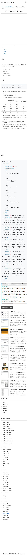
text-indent (6, 507)
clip (4, 465)
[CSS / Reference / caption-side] (4, 340)
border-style (6, 453)
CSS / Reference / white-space (14, 11)
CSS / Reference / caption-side (18, 338)
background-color (7, 434)
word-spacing (6, 517)
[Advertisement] (14, 29)
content (5, 470)
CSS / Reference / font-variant (17, 320)
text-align (5, 503)
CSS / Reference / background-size (19, 363)
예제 (4, 53)
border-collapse (7, 449)
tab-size (5, 501)
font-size (5, 476)
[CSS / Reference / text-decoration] (4, 357)
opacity (5, 494)
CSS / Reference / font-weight (17, 381)
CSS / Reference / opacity (16, 329)
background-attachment (8, 430)
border (4, 447)
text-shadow (6, 509)
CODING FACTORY (8, 2)
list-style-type (7, 492)
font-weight (6, 482)
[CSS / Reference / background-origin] (4, 314)
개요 (4, 49)
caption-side (6, 463)
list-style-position (8, 490)
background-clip (7, 432)
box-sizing (5, 459)
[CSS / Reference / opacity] (4, 331)
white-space (6, 513)
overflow (5, 496)
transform (5, 511)
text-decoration (7, 505)
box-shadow (5, 457)
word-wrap (5, 519)
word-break (5, 515)
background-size (7, 445)
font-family (6, 474)
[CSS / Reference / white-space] (4, 348)
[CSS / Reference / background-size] (4, 366)
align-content (6, 424)
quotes (4, 499)
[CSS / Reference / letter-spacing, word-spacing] (4, 374)
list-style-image (7, 488)
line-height (6, 486)
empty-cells (6, 472)
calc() (4, 461)
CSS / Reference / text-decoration (18, 355)
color (4, 467)
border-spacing (6, 451)
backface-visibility (8, 428)
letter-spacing (6, 484)
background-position (8, 440)
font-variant (6, 480)
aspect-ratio (6, 426)
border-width (6, 455)
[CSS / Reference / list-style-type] (4, 392)
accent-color (6, 422)
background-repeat (7, 442)
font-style (5, 478)
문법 (4, 51)
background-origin (7, 438)
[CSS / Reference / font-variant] (4, 323)
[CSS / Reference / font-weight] (4, 383)
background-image (7, 436)
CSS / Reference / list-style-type (18, 389)
